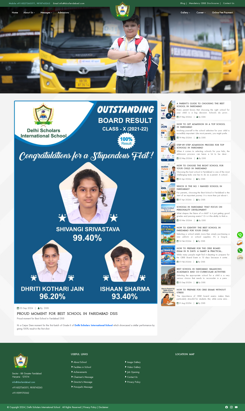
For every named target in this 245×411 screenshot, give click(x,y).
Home (15, 12)
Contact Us (132, 377)
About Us (29, 12)
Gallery (185, 12)
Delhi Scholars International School (94, 325)
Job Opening (133, 372)
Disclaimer (103, 407)
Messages (46, 12)
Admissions (63, 12)
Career (200, 12)
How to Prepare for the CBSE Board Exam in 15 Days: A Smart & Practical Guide (199, 251)
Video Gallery (134, 367)
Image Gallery (134, 362)
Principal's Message (83, 387)
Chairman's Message (83, 377)
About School (80, 362)
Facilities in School (82, 367)
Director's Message (83, 382)
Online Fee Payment (222, 12)
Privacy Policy (133, 382)
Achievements (80, 372)
